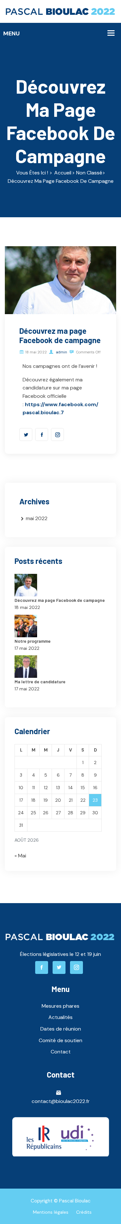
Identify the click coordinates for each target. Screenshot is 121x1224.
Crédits (84, 1212)
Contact (61, 1051)
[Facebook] (41, 434)
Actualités (60, 1017)
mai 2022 (36, 518)
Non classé (89, 172)
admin (61, 352)
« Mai (20, 855)
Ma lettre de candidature (40, 681)
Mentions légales (50, 1212)
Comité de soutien (60, 1040)
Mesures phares (60, 1006)
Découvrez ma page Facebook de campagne (60, 600)
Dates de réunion (60, 1028)
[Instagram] (57, 434)
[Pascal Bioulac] (60, 11)
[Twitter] (25, 434)
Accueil (62, 172)
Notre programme (33, 641)
